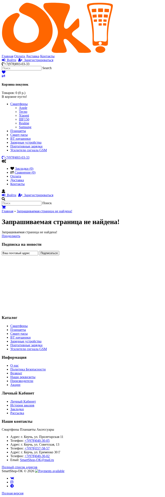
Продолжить (11, 236)
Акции (15, 385)
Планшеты (18, 131)
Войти (10, 60)
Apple (23, 108)
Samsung (25, 127)
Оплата (19, 56)
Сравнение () (25, 172)
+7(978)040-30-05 (37, 440)
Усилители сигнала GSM (28, 150)
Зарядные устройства (25, 142)
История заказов (22, 405)
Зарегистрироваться (37, 60)
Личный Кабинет (23, 401)
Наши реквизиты (22, 377)
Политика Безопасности (28, 369)
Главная (7, 56)
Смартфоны (19, 104)
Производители (21, 381)
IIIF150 (24, 119)
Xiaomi (24, 115)
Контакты (47, 56)
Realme (24, 123)
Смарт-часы (19, 135)
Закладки (17, 409)
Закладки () (24, 168)
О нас (14, 365)
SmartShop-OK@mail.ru (37, 460)
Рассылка (17, 413)
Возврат (16, 373)
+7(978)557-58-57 (37, 448)
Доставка (32, 56)
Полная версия (12, 493)
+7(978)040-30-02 (37, 456)
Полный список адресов (19, 467)
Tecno (23, 111)
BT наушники (20, 138)
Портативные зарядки (26, 146)
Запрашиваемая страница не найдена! (44, 211)
